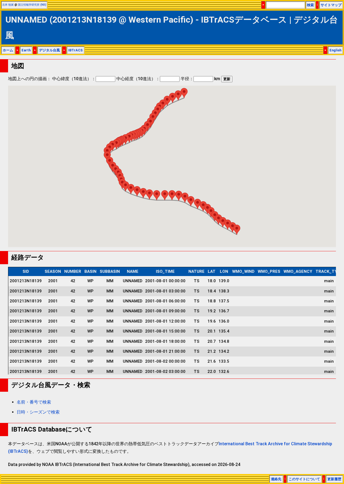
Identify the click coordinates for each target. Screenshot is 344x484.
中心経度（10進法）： (138, 78)
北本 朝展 (8, 4)
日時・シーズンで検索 (38, 412)
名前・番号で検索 (34, 402)
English (335, 50)
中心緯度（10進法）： (74, 78)
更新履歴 (334, 479)
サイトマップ (331, 5)
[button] (236, 230)
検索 (310, 5)
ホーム (8, 50)
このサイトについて (304, 479)
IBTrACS (75, 50)
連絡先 (276, 479)
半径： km (200, 78)
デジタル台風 (49, 50)
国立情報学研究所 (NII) (32, 4)
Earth (26, 50)
